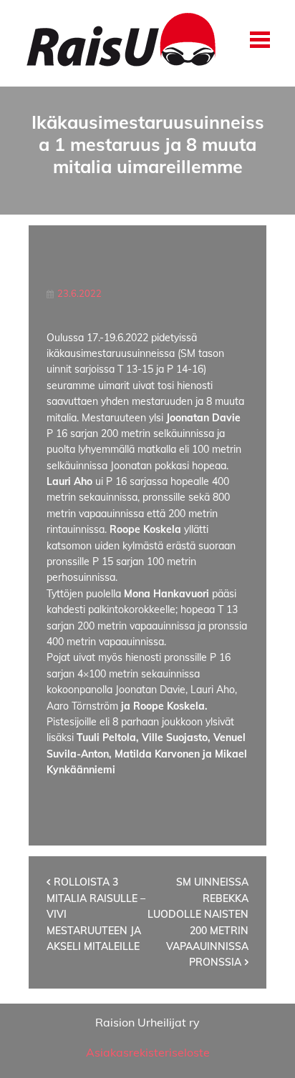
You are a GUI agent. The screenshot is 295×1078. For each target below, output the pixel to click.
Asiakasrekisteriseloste (148, 1052)
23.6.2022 (79, 293)
